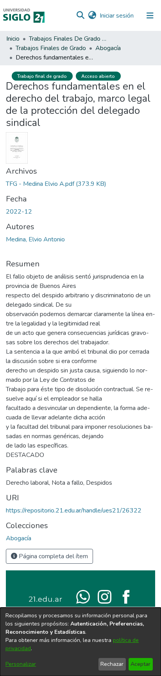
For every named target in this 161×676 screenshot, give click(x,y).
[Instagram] (104, 596)
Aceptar (140, 664)
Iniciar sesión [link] (117, 15)
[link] (56, 184)
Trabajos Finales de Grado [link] (51, 48)
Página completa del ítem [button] (52, 556)
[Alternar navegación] (150, 15)
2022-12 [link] (19, 211)
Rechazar (111, 664)
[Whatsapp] (83, 596)
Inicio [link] (13, 38)
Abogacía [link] (108, 48)
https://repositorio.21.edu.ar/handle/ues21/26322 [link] (73, 510)
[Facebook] (126, 596)
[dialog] (80, 642)
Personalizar (20, 664)
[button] (80, 15)
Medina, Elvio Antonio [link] (35, 239)
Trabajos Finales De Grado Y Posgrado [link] (68, 38)
